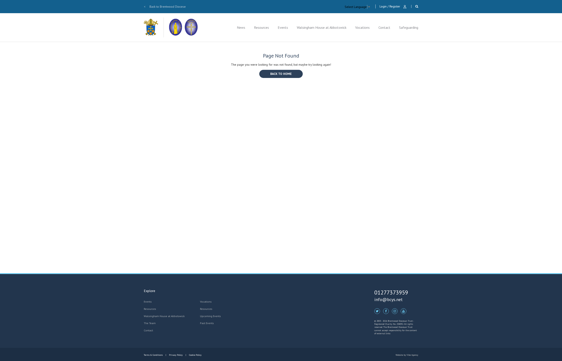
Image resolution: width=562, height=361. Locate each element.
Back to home (281, 74)
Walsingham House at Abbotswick (321, 27)
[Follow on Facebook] (386, 311)
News (241, 27)
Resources (261, 27)
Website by (407, 355)
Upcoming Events (210, 316)
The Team (150, 323)
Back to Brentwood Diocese (165, 7)
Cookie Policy (195, 355)
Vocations (362, 27)
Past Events (207, 323)
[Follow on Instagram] (395, 311)
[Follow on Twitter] (377, 311)
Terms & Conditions (153, 355)
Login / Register (390, 6)
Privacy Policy (175, 355)
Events (283, 27)
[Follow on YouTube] (403, 311)
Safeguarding (408, 27)
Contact (384, 27)
